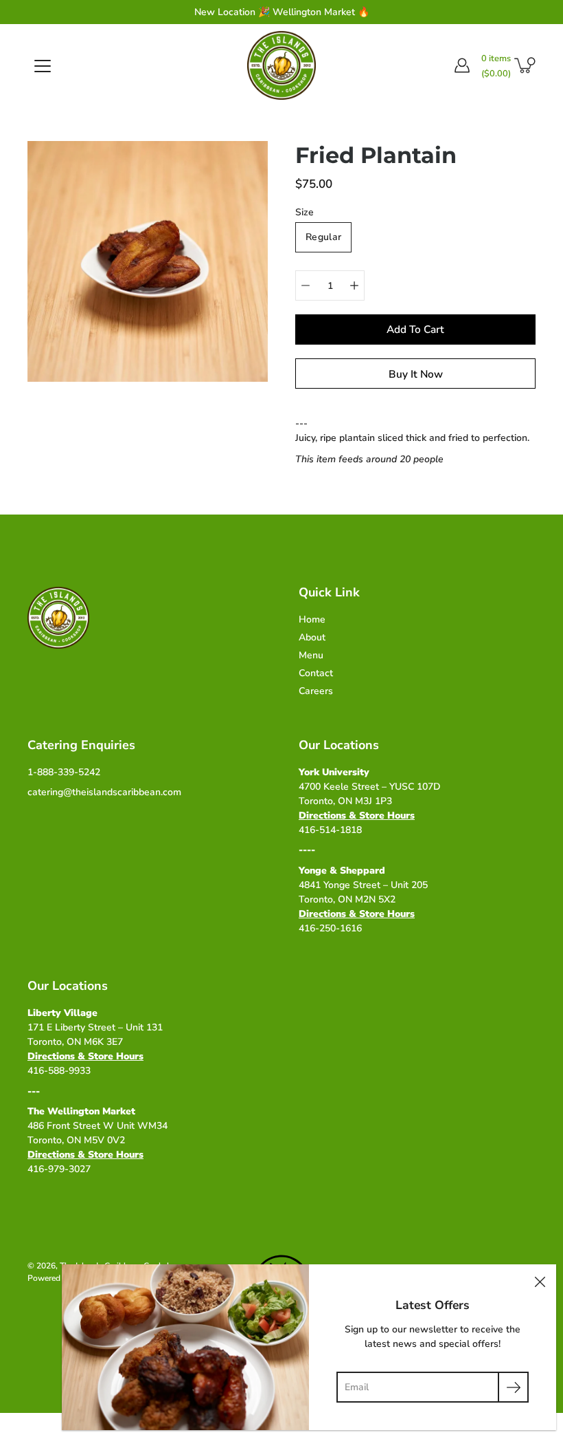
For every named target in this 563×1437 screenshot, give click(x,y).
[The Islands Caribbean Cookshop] (281, 65)
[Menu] (42, 66)
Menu (311, 655)
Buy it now (416, 374)
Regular (323, 237)
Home (312, 619)
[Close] (539, 1280)
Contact (316, 673)
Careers (316, 691)
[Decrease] (305, 285)
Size (304, 212)
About (312, 637)
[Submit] (513, 1387)
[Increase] (354, 285)
